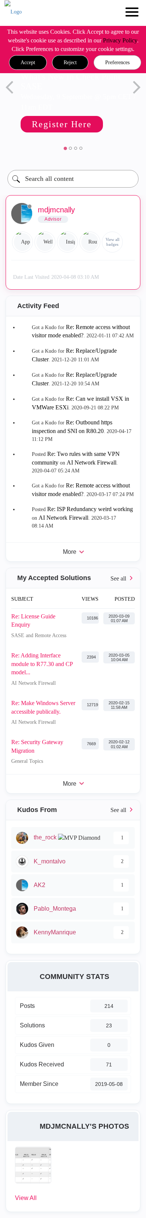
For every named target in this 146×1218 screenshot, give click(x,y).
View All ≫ (73, 578)
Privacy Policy (120, 40)
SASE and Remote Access (38, 635)
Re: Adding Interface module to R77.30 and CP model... (42, 663)
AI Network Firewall (91, 462)
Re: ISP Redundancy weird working (90, 509)
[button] (28, 62)
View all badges (112, 242)
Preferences (117, 62)
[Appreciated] (22, 242)
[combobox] (73, 179)
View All (26, 1198)
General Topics (27, 761)
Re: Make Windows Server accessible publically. (43, 707)
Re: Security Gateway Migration (37, 746)
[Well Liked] (44, 242)
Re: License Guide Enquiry (33, 620)
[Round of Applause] (89, 242)
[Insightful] (67, 242)
